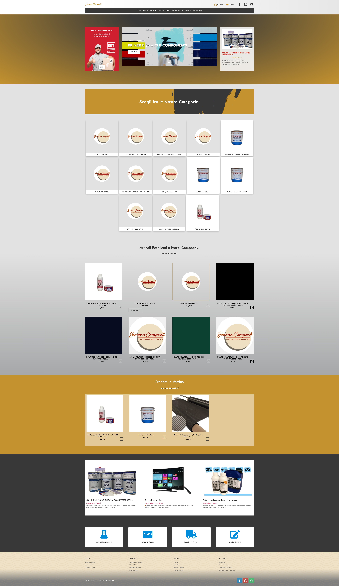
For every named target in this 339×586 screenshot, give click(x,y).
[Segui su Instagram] (245, 4)
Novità (176, 562)
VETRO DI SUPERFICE (102, 138)
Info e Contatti (133, 570)
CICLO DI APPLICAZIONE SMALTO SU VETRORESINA (236, 54)
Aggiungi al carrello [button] (120, 307)
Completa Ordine (90, 567)
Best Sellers (177, 565)
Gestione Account (90, 562)
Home (139, 10)
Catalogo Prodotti (163, 10)
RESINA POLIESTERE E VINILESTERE (237, 138)
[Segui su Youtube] (251, 4)
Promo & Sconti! (179, 567)
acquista (134, 52)
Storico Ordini (89, 565)
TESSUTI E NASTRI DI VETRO (135, 138)
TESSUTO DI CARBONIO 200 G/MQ (169, 138)
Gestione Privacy (224, 565)
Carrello (231, 4)
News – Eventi (197, 10)
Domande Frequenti (135, 567)
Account (220, 4)
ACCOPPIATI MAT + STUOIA (169, 213)
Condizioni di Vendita (225, 567)
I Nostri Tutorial (186, 10)
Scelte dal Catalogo (148, 10)
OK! (101, 67)
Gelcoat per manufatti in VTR (237, 175)
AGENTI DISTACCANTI (202, 213)
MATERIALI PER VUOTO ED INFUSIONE (135, 175)
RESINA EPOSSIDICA (102, 175)
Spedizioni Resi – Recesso (227, 570)
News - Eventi (159, 503)
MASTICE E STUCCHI (203, 175)
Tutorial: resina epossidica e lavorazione (220, 500)
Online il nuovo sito (153, 500)
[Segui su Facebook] (239, 4)
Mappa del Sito (178, 570)
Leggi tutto (135, 310)
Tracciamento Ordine (135, 562)
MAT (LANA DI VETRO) (169, 175)
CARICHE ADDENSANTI (135, 213)
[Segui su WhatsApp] (251, 580)
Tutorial (240, 58)
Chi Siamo (175, 10)
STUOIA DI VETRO (203, 138)
